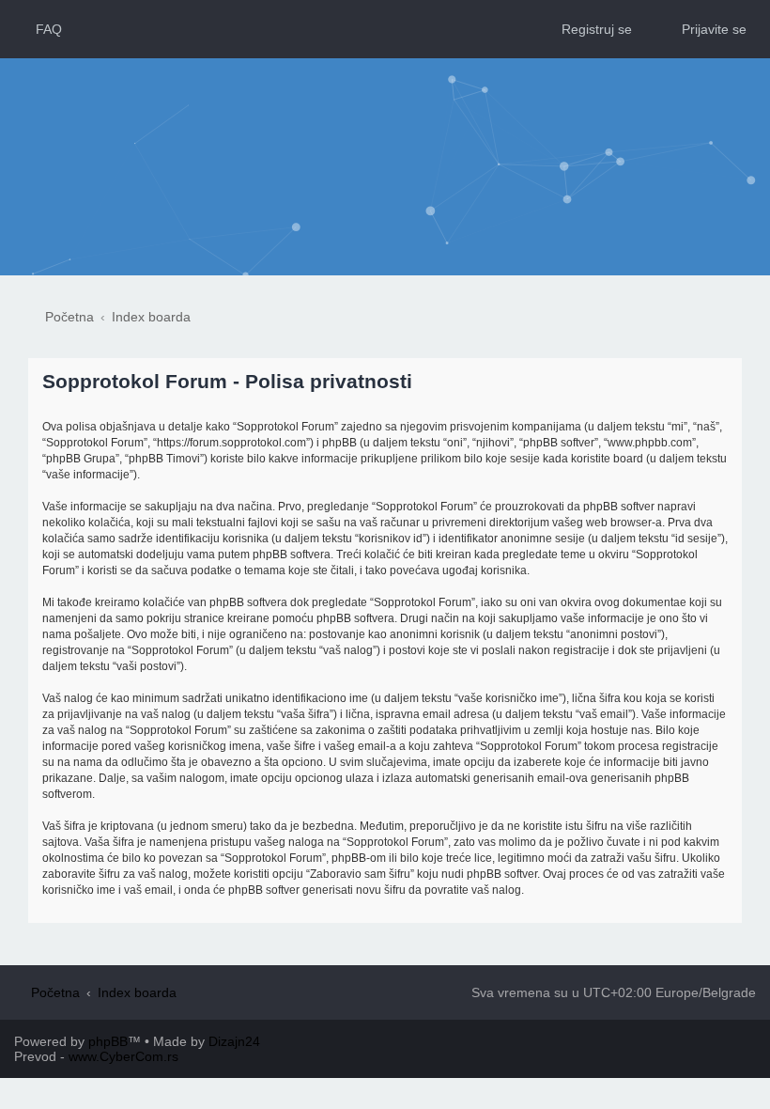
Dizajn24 (234, 1041)
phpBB (108, 1041)
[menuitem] (40, 29)
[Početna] (385, 129)
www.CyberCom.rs (123, 1056)
